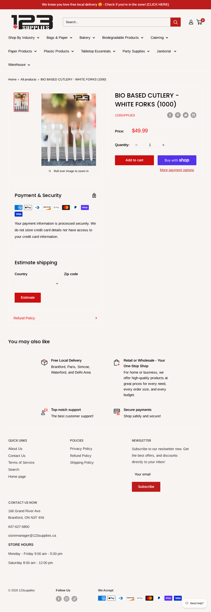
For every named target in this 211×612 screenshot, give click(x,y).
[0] (199, 22)
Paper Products (20, 51)
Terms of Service (21, 463)
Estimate (28, 298)
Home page (17, 477)
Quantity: (122, 145)
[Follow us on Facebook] (59, 599)
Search (13, 470)
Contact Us (17, 456)
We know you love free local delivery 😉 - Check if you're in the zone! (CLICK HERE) (105, 4)
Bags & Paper (57, 38)
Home (12, 79)
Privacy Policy (81, 449)
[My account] (191, 22)
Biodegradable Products (120, 38)
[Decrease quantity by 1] (136, 145)
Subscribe (146, 487)
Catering (157, 38)
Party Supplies (134, 51)
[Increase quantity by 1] (163, 145)
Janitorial (164, 51)
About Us (15, 449)
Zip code (71, 274)
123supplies (125, 115)
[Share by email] (193, 115)
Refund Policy (24, 318)
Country (21, 274)
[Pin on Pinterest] (178, 115)
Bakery (85, 38)
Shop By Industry (21, 38)
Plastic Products (56, 51)
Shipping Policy (82, 463)
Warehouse (17, 65)
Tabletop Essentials (96, 51)
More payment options (177, 170)
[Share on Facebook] (170, 115)
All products (28, 79)
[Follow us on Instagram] (66, 599)
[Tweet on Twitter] (186, 115)
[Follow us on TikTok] (74, 599)
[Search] (175, 22)
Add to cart (134, 160)
